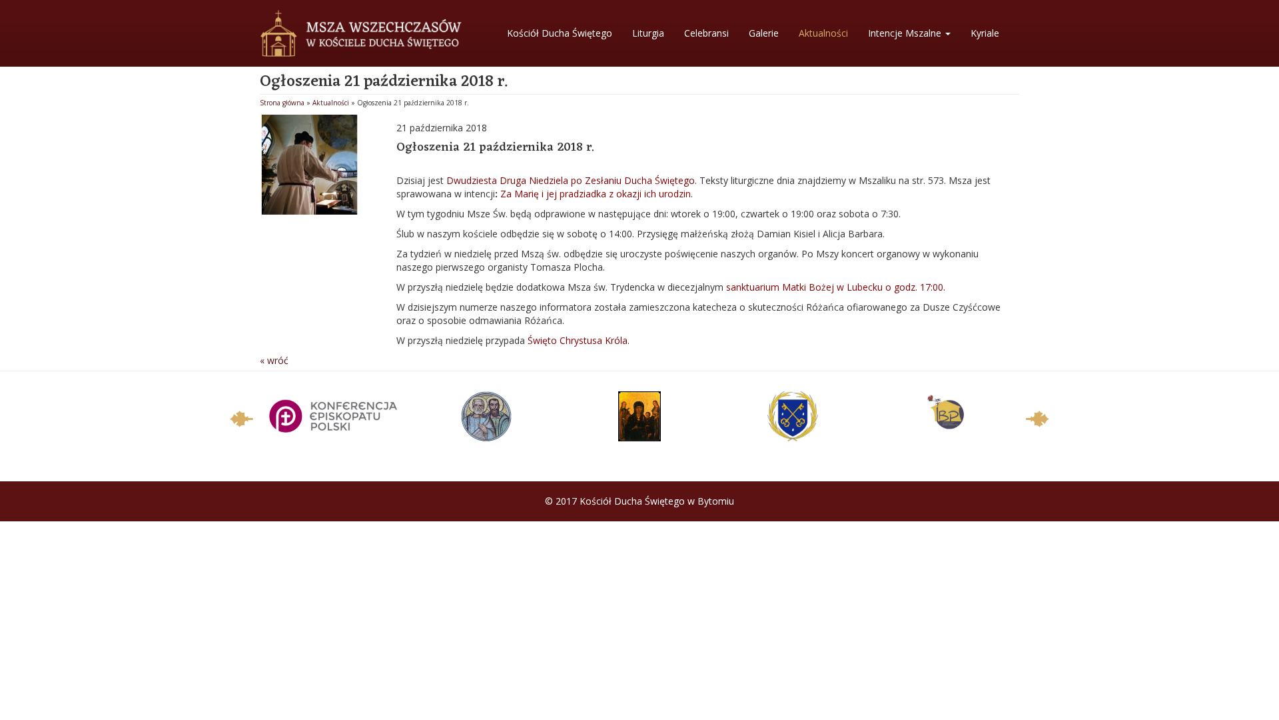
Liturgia (648, 33)
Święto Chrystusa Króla (578, 340)
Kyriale (985, 33)
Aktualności (823, 33)
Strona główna (282, 102)
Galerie (764, 33)
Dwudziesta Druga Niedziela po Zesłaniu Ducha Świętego (570, 180)
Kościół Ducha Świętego (559, 33)
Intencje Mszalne (906, 33)
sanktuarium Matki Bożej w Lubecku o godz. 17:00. (835, 287)
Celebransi (706, 33)
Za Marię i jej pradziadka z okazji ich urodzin (595, 193)
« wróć (274, 360)
